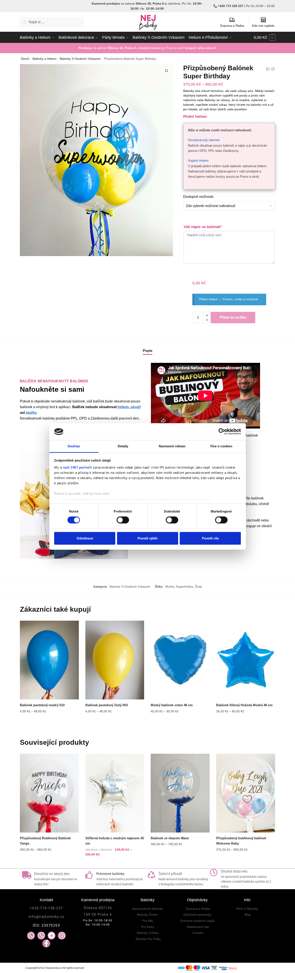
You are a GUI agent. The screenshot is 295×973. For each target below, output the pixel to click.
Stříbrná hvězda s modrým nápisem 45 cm (114, 840)
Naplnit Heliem (198, 160)
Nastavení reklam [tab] (172, 446)
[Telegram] (51, 936)
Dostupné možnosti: (198, 196)
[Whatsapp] (31, 936)
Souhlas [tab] (73, 446)
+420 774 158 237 (230, 6)
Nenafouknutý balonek (204, 140)
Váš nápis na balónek (203, 227)
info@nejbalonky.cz (46, 917)
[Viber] (41, 936)
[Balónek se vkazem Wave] (180, 793)
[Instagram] (62, 936)
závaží (135, 407)
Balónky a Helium (45, 58)
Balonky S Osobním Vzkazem (80, 58)
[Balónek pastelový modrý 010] (49, 660)
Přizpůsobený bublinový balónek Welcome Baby (241, 840)
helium (123, 407)
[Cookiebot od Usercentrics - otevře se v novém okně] (222, 431)
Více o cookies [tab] (221, 446)
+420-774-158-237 (46, 908)
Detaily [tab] (123, 446)
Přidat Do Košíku (49, 863)
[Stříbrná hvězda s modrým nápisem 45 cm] (114, 793)
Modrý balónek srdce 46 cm (172, 705)
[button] (166, 70)
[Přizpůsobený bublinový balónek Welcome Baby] (245, 793)
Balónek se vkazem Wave (170, 838)
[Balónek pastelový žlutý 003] (114, 660)
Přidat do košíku (233, 317)
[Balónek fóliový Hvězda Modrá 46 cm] (245, 660)
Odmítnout (85, 538)
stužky (31, 412)
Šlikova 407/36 (98, 908)
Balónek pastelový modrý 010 (42, 705)
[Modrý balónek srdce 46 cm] (180, 660)
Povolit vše (210, 538)
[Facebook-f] (46, 943)
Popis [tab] (147, 351)
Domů (25, 58)
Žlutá (198, 586)
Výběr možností (49, 720)
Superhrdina (184, 586)
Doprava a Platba (232, 25)
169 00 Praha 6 (98, 914)
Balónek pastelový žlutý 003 (106, 705)
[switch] (123, 519)
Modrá (169, 586)
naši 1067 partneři (77, 467)
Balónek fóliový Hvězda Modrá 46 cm (244, 705)
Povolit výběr (148, 538)
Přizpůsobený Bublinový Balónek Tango (45, 840)
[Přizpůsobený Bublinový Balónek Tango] (49, 793)
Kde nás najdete (263, 25)
